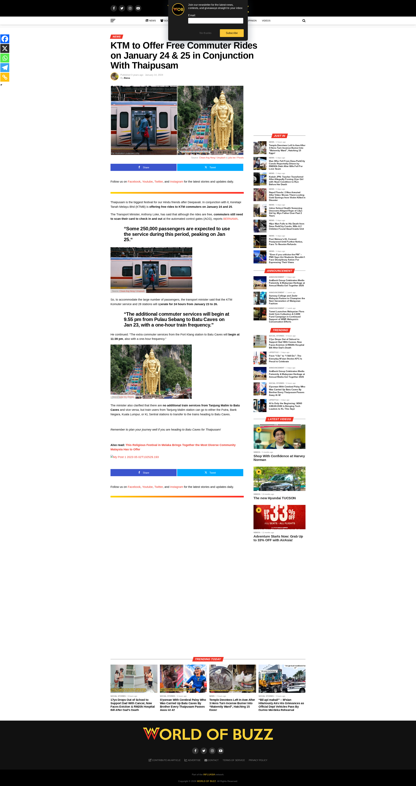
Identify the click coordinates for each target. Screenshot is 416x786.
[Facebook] (4, 38)
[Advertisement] (279, 108)
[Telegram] (4, 67)
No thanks (206, 33)
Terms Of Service (234, 760)
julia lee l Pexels (236, 157)
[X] (4, 48)
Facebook (134, 181)
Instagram (176, 181)
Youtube (147, 181)
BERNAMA (230, 218)
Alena (127, 78)
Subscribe (232, 33)
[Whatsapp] (4, 58)
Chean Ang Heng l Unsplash (212, 157)
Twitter (158, 181)
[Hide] (1, 85)
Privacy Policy (258, 760)
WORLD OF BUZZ (206, 781)
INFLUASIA (209, 774)
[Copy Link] (4, 77)
